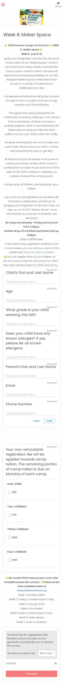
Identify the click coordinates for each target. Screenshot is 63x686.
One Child (14, 484)
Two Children (16, 506)
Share (58, 6)
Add (49, 421)
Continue (31, 674)
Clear (36, 421)
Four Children (17, 552)
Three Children (18, 529)
